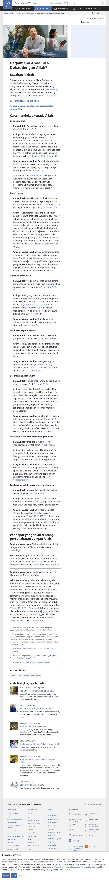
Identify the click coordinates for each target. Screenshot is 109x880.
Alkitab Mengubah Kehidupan (38, 662)
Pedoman (31, 843)
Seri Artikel (31, 827)
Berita (50, 810)
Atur (20, 875)
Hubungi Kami (52, 826)
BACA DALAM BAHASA (95, 18)
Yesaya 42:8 (36, 313)
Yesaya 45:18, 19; (19, 608)
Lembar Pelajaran (33, 833)
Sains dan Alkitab (12, 849)
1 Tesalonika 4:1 (20, 479)
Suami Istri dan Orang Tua (15, 836)
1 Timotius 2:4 (34, 608)
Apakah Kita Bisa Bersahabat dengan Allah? (37, 760)
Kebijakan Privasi (65, 869)
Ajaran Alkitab (8, 13)
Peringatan (51, 835)
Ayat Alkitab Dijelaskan (14, 819)
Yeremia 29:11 (37, 175)
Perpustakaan (32, 810)
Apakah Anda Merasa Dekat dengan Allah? (40, 744)
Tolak (14, 875)
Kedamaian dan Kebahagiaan (12, 832)
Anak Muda (11, 839)
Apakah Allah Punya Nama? (33, 726)
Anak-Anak (10, 843)
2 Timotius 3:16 (28, 129)
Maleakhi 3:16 (45, 304)
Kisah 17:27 (52, 95)
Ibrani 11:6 (42, 384)
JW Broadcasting (33, 846)
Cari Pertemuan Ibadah (91, 815)
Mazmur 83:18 (33, 614)
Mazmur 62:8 (34, 370)
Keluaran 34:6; (38, 156)
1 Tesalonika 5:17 (43, 364)
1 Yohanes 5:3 (48, 444)
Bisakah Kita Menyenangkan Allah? (36, 708)
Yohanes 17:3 (28, 595)
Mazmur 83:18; (31, 304)
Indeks (30, 839)
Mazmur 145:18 (48, 338)
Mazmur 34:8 (38, 493)
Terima (6, 875)
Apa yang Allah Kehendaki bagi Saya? (37, 690)
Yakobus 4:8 (51, 89)
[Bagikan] (98, 13)
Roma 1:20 (51, 207)
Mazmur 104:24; (43, 243)
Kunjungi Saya (52, 823)
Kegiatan (51, 842)
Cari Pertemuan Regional (75, 820)
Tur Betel (51, 829)
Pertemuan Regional (54, 839)
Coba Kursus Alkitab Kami (32, 784)
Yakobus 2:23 (52, 564)
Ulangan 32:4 (52, 156)
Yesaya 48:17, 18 (34, 516)
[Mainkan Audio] (93, 13)
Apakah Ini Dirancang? (29, 627)
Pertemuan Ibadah (54, 832)
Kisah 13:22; (40, 564)
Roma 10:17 (50, 419)
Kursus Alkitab (11, 822)
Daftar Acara (32, 836)
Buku (29, 817)
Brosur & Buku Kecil (34, 820)
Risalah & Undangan (34, 823)
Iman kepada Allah (13, 846)
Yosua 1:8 (23, 164)
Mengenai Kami (53, 815)
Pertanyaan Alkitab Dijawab (25, 13)
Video (30, 849)
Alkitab (30, 814)
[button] (43, 8)
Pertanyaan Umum (54, 819)
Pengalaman (52, 845)
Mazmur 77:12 (36, 170)
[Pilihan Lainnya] (103, 13)
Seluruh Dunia (52, 848)
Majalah (30, 830)
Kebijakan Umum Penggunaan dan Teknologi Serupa (70, 867)
